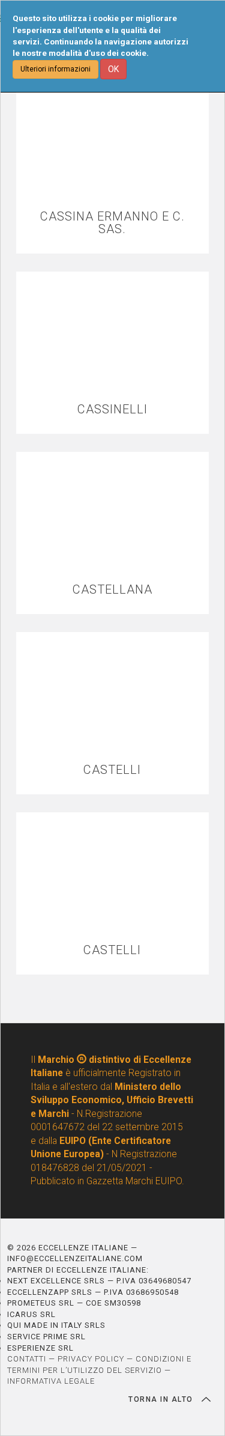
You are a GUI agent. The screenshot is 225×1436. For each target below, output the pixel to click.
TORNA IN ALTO (162, 1399)
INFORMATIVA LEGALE (51, 1381)
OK (113, 69)
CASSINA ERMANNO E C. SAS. (112, 223)
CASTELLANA (112, 589)
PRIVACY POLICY (91, 1358)
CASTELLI (112, 770)
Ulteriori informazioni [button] (55, 69)
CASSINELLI (112, 409)
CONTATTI (26, 1358)
